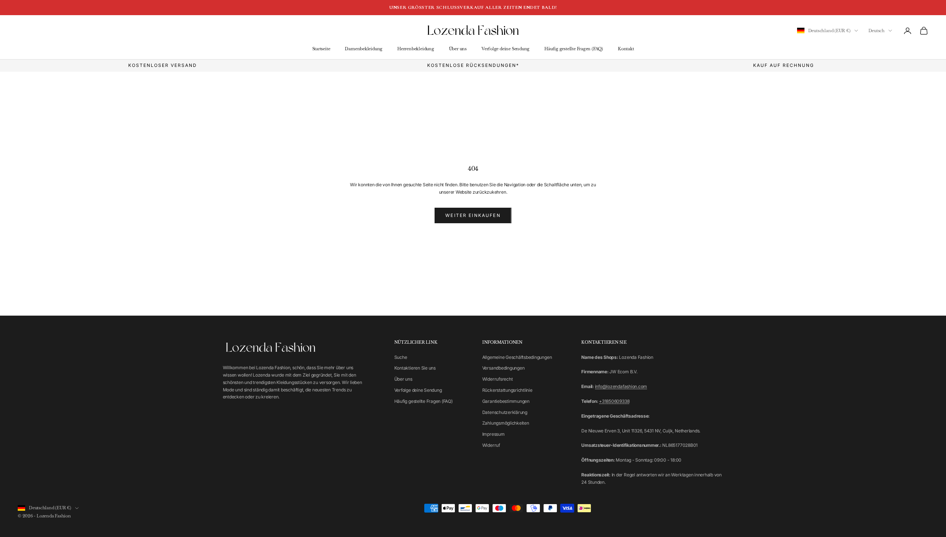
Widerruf (491, 445)
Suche (400, 357)
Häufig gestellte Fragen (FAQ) (573, 49)
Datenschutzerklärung (504, 412)
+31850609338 (614, 401)
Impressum (493, 434)
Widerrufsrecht (497, 379)
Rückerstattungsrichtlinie (507, 390)
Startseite (321, 49)
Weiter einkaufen (473, 215)
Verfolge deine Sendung (505, 49)
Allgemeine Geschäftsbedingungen (517, 357)
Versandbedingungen (503, 368)
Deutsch (876, 30)
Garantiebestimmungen (506, 401)
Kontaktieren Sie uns (415, 368)
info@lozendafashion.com (621, 386)
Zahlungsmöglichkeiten (505, 423)
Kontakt (626, 49)
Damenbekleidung (363, 49)
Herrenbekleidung (415, 49)
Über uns (458, 49)
